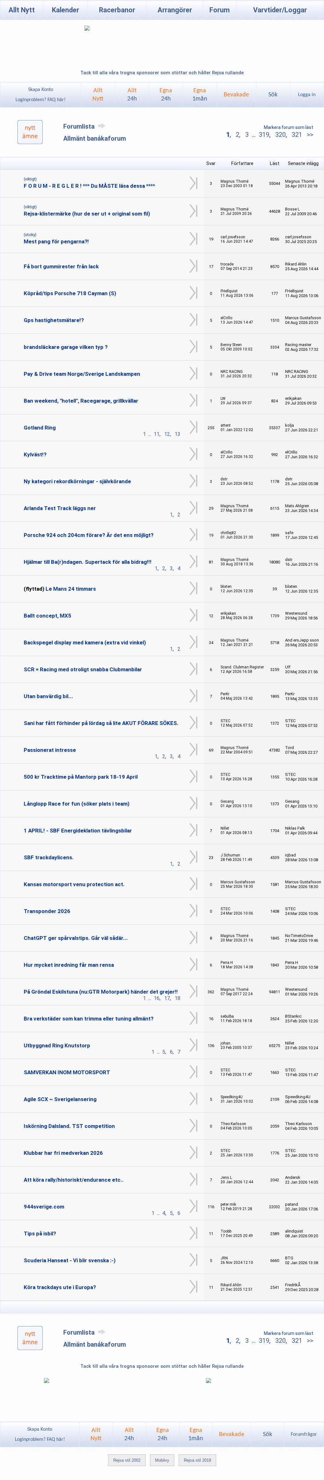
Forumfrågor (304, 1434)
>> (309, 134)
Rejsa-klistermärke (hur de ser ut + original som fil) (87, 213)
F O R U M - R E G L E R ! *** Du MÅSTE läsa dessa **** (89, 186)
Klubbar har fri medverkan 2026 (63, 1153)
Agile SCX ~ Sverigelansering (60, 1099)
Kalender (65, 10)
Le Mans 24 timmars (71, 589)
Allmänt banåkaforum (94, 138)
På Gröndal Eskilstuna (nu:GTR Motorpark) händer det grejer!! (101, 992)
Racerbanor (117, 10)
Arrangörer (175, 10)
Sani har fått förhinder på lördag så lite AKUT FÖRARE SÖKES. (101, 723)
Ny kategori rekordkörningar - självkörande (77, 481)
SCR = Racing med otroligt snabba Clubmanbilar (83, 669)
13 (177, 434)
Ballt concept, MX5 (47, 615)
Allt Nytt (22, 10)
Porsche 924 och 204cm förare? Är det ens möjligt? (88, 535)
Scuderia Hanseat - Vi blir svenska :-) (69, 1260)
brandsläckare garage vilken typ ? (66, 347)
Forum (219, 10)
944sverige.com (44, 1206)
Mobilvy (162, 1460)
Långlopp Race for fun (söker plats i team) (76, 804)
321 (297, 134)
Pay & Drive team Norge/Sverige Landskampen (82, 374)
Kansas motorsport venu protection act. (74, 884)
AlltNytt (97, 95)
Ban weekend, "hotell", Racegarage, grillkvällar (81, 401)
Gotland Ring (40, 427)
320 (280, 134)
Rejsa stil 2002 (126, 1460)
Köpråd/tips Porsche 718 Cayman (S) (70, 293)
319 (264, 134)
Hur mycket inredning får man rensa (69, 965)
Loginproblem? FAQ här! (40, 99)
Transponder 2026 (47, 911)
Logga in (306, 94)
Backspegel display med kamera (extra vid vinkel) (85, 642)
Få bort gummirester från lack (61, 266)
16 (156, 998)
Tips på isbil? (40, 1233)
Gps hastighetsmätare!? (54, 320)
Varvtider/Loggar (280, 10)
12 (167, 434)
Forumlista (79, 126)
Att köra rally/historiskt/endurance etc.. (74, 1180)
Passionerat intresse (50, 750)
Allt (132, 95)
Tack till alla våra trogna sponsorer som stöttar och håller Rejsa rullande (162, 73)
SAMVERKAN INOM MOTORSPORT (67, 1072)
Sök (272, 95)
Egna (165, 95)
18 (177, 998)
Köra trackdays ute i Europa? (60, 1287)
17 (167, 998)
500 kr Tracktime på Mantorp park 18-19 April (81, 777)
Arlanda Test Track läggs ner (60, 508)
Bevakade (236, 95)
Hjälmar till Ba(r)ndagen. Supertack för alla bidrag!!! (88, 562)
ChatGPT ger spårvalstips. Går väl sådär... (76, 938)
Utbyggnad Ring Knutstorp (57, 1045)
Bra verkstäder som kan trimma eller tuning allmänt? (88, 1018)
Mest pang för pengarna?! (56, 241)
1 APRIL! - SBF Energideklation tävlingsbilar (78, 830)
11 (156, 434)
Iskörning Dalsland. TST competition (69, 1126)
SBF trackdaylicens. (49, 857)
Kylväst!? (35, 454)
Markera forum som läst (288, 127)
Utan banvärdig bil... (48, 696)
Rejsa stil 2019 (197, 1460)
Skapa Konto (40, 89)
